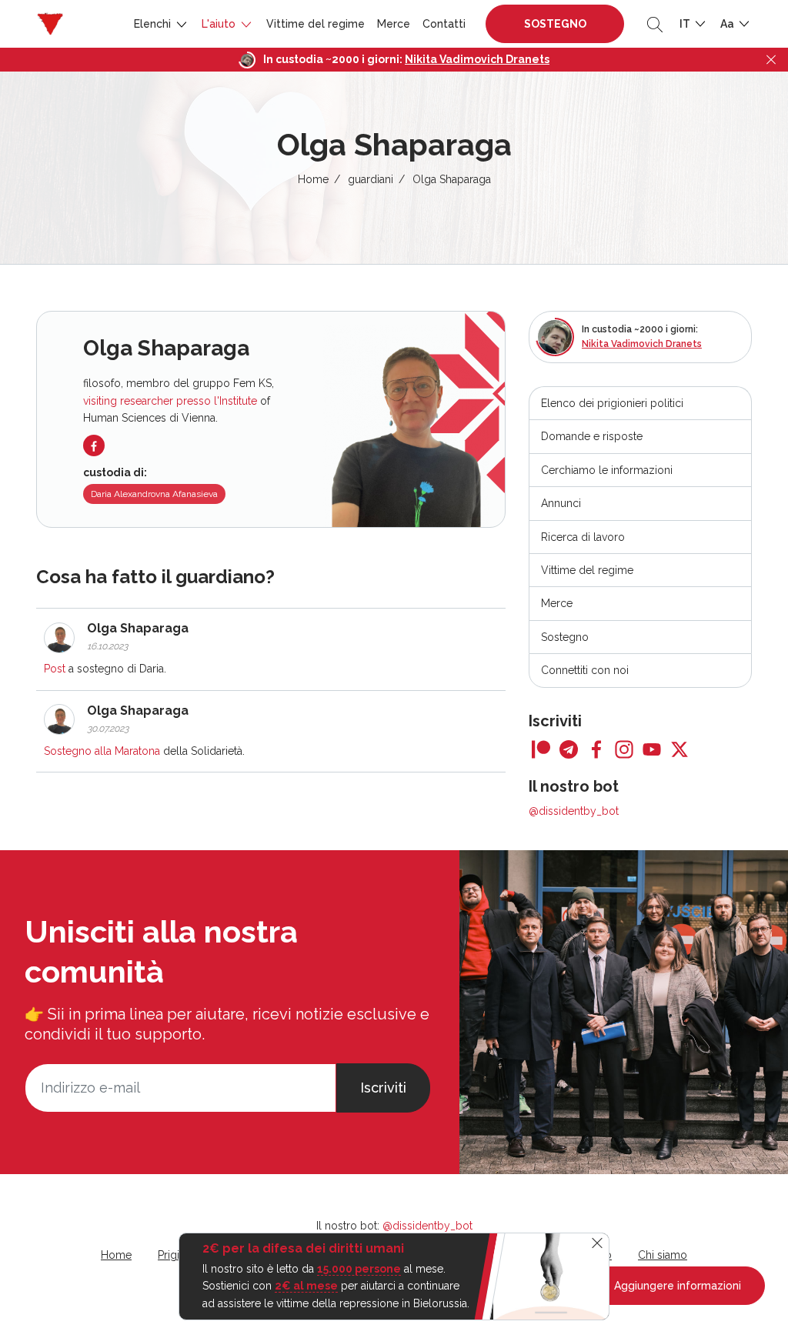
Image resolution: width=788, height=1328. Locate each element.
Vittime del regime (315, 24)
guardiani (370, 179)
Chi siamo (662, 1255)
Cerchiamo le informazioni (607, 470)
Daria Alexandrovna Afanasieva (154, 494)
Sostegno (555, 24)
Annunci (561, 503)
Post (54, 668)
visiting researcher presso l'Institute (170, 401)
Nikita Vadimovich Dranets (477, 59)
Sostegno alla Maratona (102, 751)
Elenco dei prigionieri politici (612, 403)
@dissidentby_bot (574, 811)
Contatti (444, 24)
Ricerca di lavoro (583, 537)
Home (313, 179)
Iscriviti (383, 1087)
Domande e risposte (592, 436)
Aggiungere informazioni (676, 1286)
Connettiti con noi (585, 670)
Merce (393, 24)
